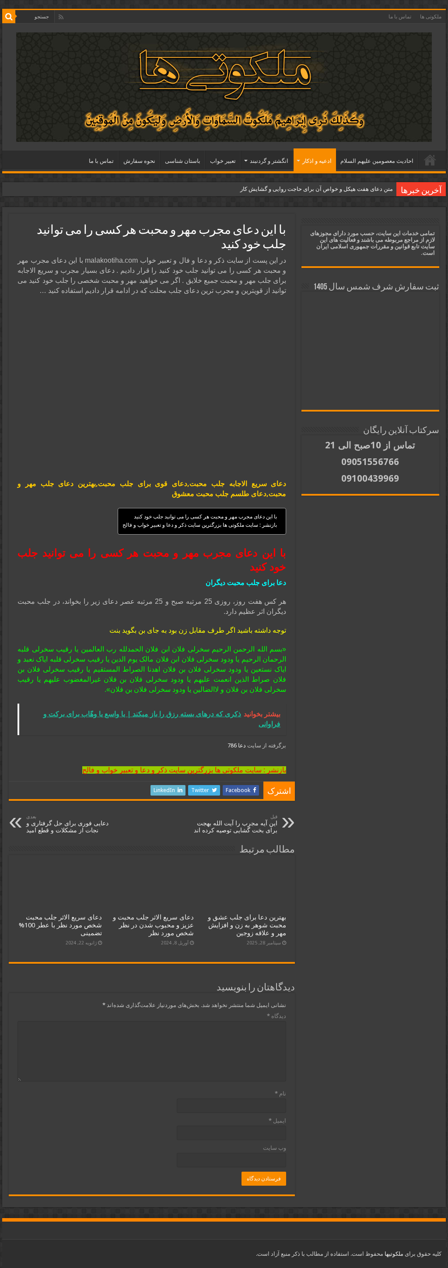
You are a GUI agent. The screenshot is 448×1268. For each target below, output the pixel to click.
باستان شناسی (182, 161)
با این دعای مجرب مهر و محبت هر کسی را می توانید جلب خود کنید (205, 517)
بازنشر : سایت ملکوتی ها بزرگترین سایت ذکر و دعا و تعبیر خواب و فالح (199, 525)
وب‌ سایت (274, 1148)
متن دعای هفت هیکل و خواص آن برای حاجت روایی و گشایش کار (316, 189)
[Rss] (61, 17)
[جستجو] (8, 16)
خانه (430, 160)
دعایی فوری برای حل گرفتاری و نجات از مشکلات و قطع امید (67, 824)
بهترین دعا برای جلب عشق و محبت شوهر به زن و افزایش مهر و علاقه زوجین (247, 925)
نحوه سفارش (139, 161)
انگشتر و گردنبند (269, 161)
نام (280, 1093)
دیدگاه (276, 1016)
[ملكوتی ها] (224, 85)
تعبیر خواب (223, 161)
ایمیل (277, 1120)
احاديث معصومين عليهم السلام (376, 161)
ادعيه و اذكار (317, 161)
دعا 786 (237, 745)
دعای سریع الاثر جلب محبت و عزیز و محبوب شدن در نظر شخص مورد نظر (153, 925)
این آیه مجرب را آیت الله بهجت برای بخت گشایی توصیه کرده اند (235, 824)
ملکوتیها (393, 1253)
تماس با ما (399, 17)
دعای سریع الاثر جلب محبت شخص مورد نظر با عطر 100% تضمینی (60, 925)
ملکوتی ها (430, 17)
